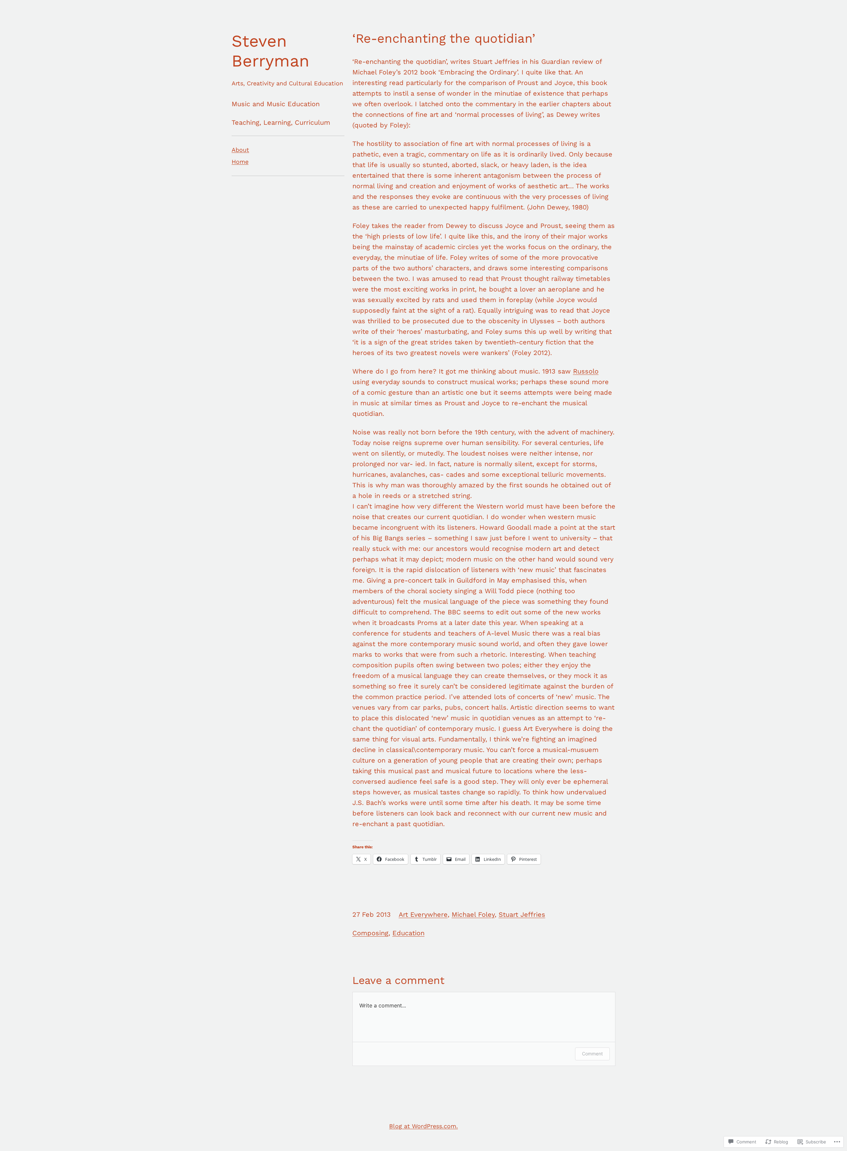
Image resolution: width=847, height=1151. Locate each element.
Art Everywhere (423, 914)
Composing (370, 933)
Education (408, 933)
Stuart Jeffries (522, 914)
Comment (592, 1053)
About (240, 149)
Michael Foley (473, 914)
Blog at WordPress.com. (423, 1126)
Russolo (586, 371)
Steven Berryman (270, 50)
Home (240, 161)
